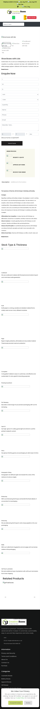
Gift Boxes (4, 685)
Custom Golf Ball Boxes (20, 619)
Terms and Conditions (8, 656)
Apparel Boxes (6, 682)
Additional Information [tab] (18, 182)
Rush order (25, 17)
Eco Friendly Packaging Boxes (11, 688)
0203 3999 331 (16, 643)
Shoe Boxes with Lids (10, 58)
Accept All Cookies (15, 703)
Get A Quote (32, 17)
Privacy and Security (8, 653)
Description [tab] (5, 182)
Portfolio (4, 666)
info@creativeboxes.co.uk (15, 640)
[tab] (6, 44)
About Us (4, 659)
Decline (28, 703)
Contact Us (5, 663)
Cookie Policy (20, 698)
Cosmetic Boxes (6, 676)
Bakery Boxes (5, 679)
